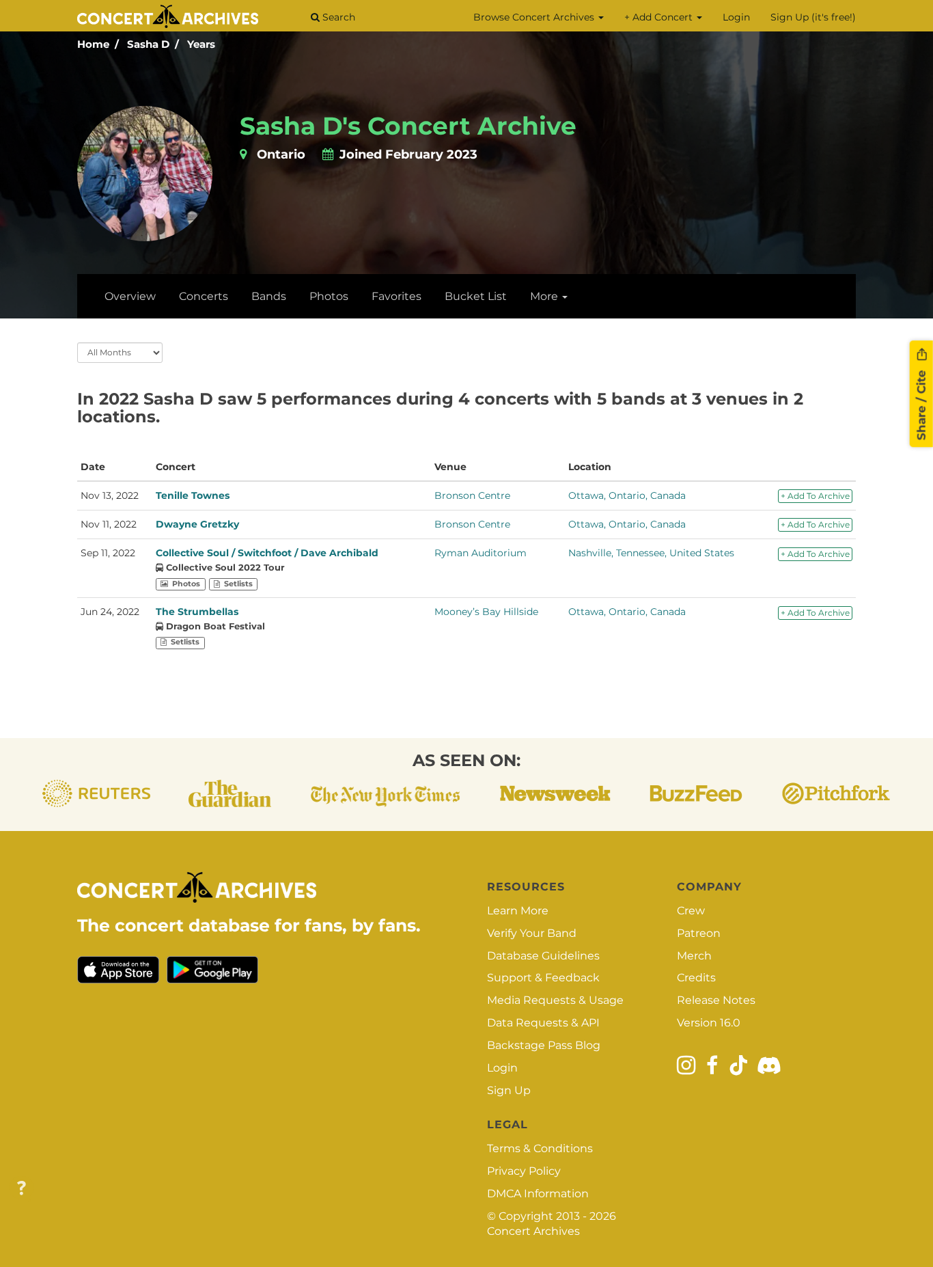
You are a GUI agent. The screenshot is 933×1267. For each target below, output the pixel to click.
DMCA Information (538, 1193)
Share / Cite (921, 403)
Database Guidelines (543, 955)
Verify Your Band (531, 933)
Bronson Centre (472, 495)
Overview (130, 296)
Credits (696, 977)
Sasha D (148, 44)
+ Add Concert (659, 17)
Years (201, 44)
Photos (328, 296)
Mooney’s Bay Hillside (486, 611)
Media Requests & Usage (555, 1000)
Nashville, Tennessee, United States (651, 553)
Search (337, 17)
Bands (268, 296)
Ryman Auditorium (480, 553)
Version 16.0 (708, 1022)
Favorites (396, 296)
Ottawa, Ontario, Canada (627, 495)
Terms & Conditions (540, 1148)
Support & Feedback (543, 977)
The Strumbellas (197, 611)
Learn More (517, 910)
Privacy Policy (524, 1170)
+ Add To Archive (815, 496)
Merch (694, 955)
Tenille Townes (192, 495)
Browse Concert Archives (535, 17)
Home (93, 44)
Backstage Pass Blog (543, 1045)
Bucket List (476, 296)
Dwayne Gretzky (197, 524)
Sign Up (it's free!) (813, 17)
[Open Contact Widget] (21, 1188)
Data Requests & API (543, 1022)
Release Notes (716, 1000)
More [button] (545, 296)
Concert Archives (533, 1231)
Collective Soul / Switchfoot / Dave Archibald (267, 553)
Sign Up (509, 1090)
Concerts (203, 296)
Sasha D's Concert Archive (408, 126)
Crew (691, 910)
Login (736, 17)
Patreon (699, 933)
